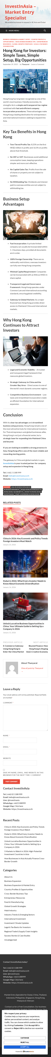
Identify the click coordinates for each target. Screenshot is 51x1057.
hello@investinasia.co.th (19, 797)
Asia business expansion (20, 487)
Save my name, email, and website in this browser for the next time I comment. (23, 774)
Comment (8, 703)
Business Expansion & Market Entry (16, 39)
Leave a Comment (37, 64)
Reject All (25, 1042)
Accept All (24, 1047)
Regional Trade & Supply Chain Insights (21, 931)
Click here (19, 806)
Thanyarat (25, 64)
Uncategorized (10, 940)
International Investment (15, 919)
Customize (25, 1038)
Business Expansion (11, 489)
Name (6, 736)
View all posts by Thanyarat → (32, 669)
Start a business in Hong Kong (27, 494)
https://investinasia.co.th (22, 479)
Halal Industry (10, 910)
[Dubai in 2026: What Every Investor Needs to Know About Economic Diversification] (25, 564)
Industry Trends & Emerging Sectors (19, 914)
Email (6, 747)
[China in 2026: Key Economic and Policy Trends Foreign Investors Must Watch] (25, 522)
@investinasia (13, 800)
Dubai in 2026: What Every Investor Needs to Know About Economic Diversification (24, 582)
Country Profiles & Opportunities (18, 889)
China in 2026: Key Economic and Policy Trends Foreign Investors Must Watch (25, 539)
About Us (8, 877)
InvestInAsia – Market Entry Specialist (20, 12)
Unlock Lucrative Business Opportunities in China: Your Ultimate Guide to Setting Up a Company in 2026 (23, 626)
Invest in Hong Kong (33, 492)
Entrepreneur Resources (14, 898)
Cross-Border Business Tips (25, 42)
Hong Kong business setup (31, 489)
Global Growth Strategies (22, 44)
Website (7, 758)
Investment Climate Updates (16, 923)
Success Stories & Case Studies (17, 935)
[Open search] (45, 30)
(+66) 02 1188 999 (14, 794)
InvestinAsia (8, 463)
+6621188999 (19, 803)
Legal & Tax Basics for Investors (17, 927)
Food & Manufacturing (14, 902)
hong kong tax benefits (13, 492)
